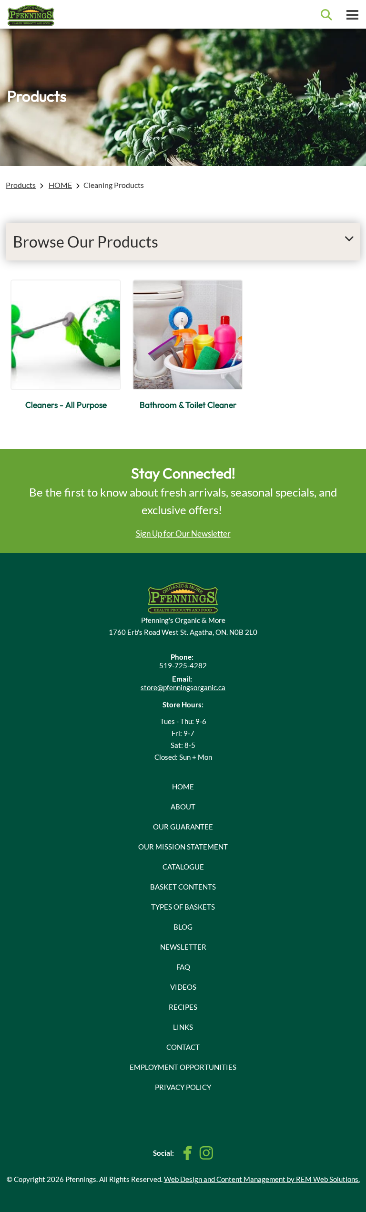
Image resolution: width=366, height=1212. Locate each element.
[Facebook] (187, 1153)
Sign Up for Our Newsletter (183, 533)
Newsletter (183, 947)
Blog (183, 926)
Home (183, 786)
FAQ (183, 967)
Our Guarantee (183, 826)
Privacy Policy (183, 1087)
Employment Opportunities (183, 1067)
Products (21, 184)
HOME (60, 184)
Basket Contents (183, 886)
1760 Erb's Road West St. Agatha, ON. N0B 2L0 (183, 632)
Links (183, 1027)
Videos (183, 987)
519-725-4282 (183, 665)
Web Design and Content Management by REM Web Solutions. (262, 1179)
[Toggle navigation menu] (352, 14)
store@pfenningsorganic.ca (183, 687)
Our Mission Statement (183, 846)
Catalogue (183, 866)
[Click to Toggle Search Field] (326, 15)
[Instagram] (206, 1153)
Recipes (183, 1007)
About (183, 806)
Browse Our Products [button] (85, 241)
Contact (183, 1047)
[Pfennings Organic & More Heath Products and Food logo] (183, 596)
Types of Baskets (183, 906)
